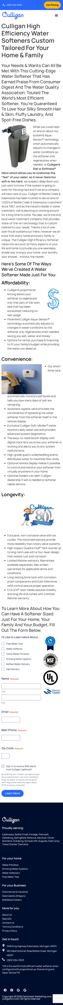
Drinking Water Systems (15, 868)
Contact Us (8, 922)
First (3, 691)
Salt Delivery (12, 669)
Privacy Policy (9, 930)
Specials (6, 918)
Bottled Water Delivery (18, 664)
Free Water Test (14, 643)
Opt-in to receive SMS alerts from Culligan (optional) (21, 768)
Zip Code (12, 748)
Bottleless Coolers (12, 899)
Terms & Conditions (12, 926)
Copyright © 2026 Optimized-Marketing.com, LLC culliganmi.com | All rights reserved (29, 997)
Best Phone (13, 730)
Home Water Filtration (17, 653)
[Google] (18, 990)
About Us (7, 914)
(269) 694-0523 (14, 4)
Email (9, 712)
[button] (56, 15)
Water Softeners (11, 872)
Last (3, 702)
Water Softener (14, 648)
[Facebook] (5, 990)
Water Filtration (10, 864)
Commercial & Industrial (15, 891)
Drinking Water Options (18, 659)
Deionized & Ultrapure (13, 895)
